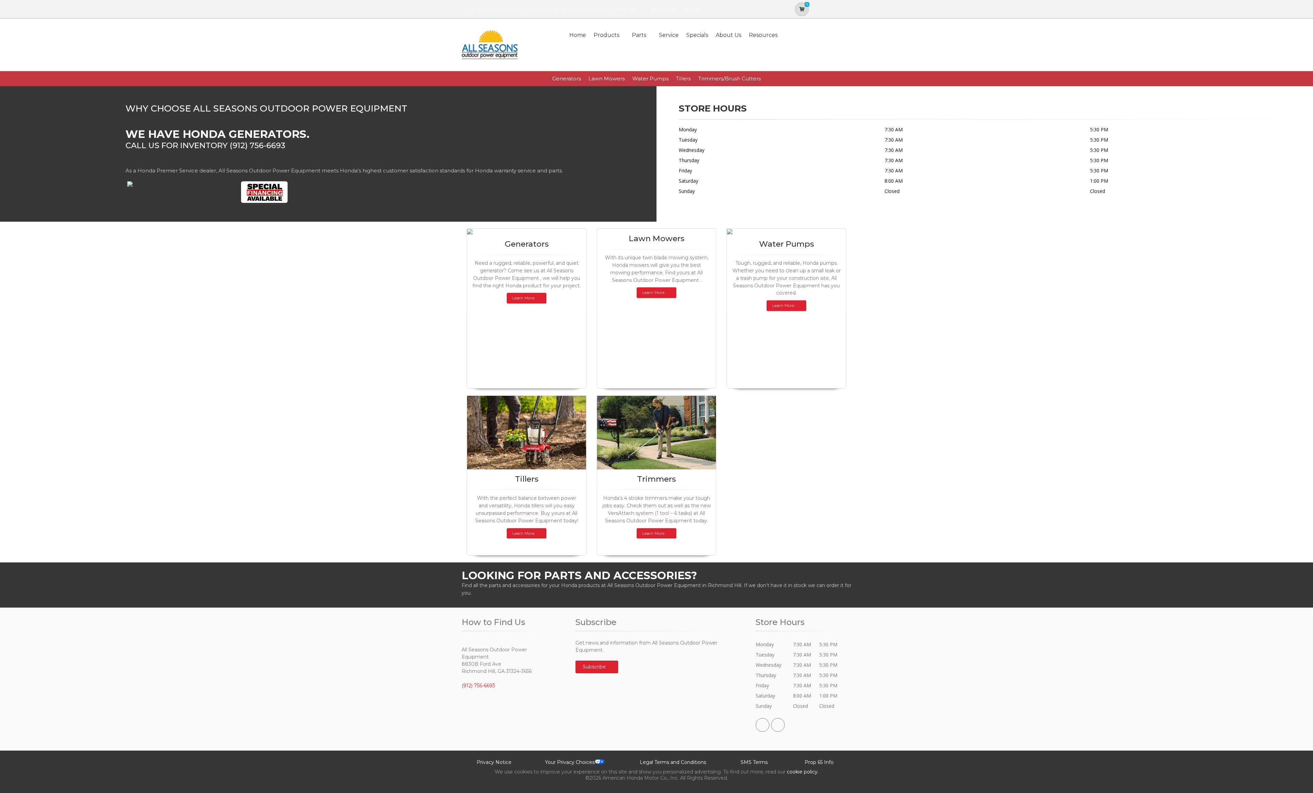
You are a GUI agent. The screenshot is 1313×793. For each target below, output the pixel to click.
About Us (728, 35)
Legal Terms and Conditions (673, 762)
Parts (639, 35)
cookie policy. (803, 772)
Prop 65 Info (819, 762)
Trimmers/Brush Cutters (729, 78)
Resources (763, 35)
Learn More (523, 297)
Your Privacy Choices (570, 762)
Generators (566, 78)
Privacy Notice (494, 762)
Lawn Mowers (606, 78)
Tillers (683, 78)
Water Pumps (650, 78)
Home (577, 35)
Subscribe (595, 667)
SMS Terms (754, 762)
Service (669, 35)
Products (606, 35)
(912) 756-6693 (663, 9)
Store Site (691, 9)
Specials (697, 35)
